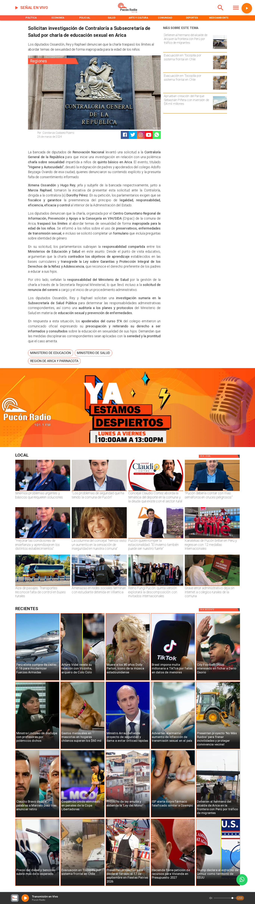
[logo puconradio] (127, 11)
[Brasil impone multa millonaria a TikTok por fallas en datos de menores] (173, 680)
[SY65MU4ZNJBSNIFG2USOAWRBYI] (99, 585)
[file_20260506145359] (212, 538)
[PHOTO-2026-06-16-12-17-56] (155, 490)
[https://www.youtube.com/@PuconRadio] (148, 134)
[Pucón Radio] (220, 11)
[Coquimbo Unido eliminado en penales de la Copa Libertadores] (82, 817)
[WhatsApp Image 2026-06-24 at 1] (99, 490)
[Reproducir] (247, 8)
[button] (50, 353)
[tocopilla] (220, 89)
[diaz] (37, 817)
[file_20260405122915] (42, 585)
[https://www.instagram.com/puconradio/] (140, 134)
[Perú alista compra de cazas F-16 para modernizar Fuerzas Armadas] (37, 680)
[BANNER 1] (127, 446)
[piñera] (220, 109)
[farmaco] (173, 817)
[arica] (220, 48)
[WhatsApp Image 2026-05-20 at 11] (99, 538)
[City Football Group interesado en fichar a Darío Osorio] (218, 680)
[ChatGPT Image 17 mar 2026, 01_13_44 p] (212, 585)
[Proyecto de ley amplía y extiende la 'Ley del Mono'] (128, 817)
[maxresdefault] (155, 538)
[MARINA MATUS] (42, 490)
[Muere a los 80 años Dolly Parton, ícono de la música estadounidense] (128, 680)
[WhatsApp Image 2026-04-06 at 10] (155, 585)
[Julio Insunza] (212, 490)
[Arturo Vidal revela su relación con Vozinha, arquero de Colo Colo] (82, 680)
